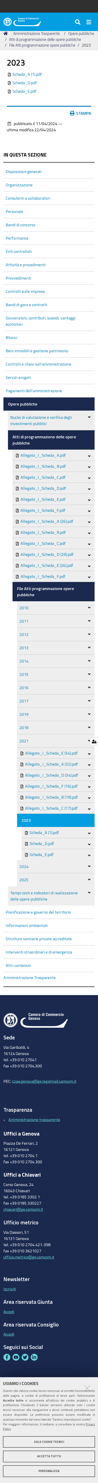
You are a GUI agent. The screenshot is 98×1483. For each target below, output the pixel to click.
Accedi (8, 1312)
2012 (23, 634)
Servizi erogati (18, 377)
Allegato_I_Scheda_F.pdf (42, 510)
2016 (23, 688)
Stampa (83, 113)
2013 (23, 648)
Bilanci (11, 337)
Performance (17, 238)
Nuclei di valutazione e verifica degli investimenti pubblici (41, 420)
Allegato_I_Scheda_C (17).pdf (51, 808)
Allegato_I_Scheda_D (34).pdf (51, 775)
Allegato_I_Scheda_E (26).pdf (46, 565)
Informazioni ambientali (27, 925)
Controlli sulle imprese (25, 291)
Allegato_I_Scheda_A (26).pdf (46, 521)
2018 (23, 727)
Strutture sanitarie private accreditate (39, 939)
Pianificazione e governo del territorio (38, 912)
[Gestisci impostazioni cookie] (94, 742)
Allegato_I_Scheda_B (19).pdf (51, 797)
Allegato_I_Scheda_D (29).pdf (47, 554)
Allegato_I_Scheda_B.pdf (43, 466)
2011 (23, 621)
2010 (23, 608)
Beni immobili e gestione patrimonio (37, 351)
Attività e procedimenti (26, 265)
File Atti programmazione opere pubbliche (42, 45)
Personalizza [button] (49, 1470)
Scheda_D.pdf (25, 83)
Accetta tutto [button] (49, 1456)
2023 (26, 820)
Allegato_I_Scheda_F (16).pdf (51, 786)
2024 (23, 866)
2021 (23, 741)
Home (6, 33)
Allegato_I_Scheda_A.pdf (43, 455)
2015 (23, 674)
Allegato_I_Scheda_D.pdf (43, 488)
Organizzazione (19, 185)
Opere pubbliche (81, 33)
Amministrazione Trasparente (36, 33)
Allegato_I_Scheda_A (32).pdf (51, 764)
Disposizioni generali (23, 171)
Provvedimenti (18, 278)
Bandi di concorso (20, 225)
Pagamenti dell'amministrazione (34, 391)
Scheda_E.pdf (24, 91)
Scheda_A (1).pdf (27, 74)
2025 (23, 880)
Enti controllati (19, 251)
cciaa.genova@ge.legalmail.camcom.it (44, 1081)
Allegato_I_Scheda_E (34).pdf (51, 753)
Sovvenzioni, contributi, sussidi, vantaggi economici (40, 321)
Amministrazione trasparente (34, 1119)
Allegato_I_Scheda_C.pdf (43, 477)
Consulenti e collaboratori (28, 198)
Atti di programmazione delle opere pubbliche (45, 39)
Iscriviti (9, 1289)
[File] (10, 74)
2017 (23, 701)
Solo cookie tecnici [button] (49, 1441)
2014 (23, 661)
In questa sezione (24, 154)
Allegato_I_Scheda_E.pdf (43, 499)
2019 (23, 714)
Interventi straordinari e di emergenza (39, 952)
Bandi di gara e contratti (26, 304)
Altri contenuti (18, 965)
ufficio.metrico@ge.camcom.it (28, 1257)
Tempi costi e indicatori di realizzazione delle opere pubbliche (44, 896)
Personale (14, 211)
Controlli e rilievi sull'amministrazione (38, 364)
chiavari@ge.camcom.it (23, 1209)
